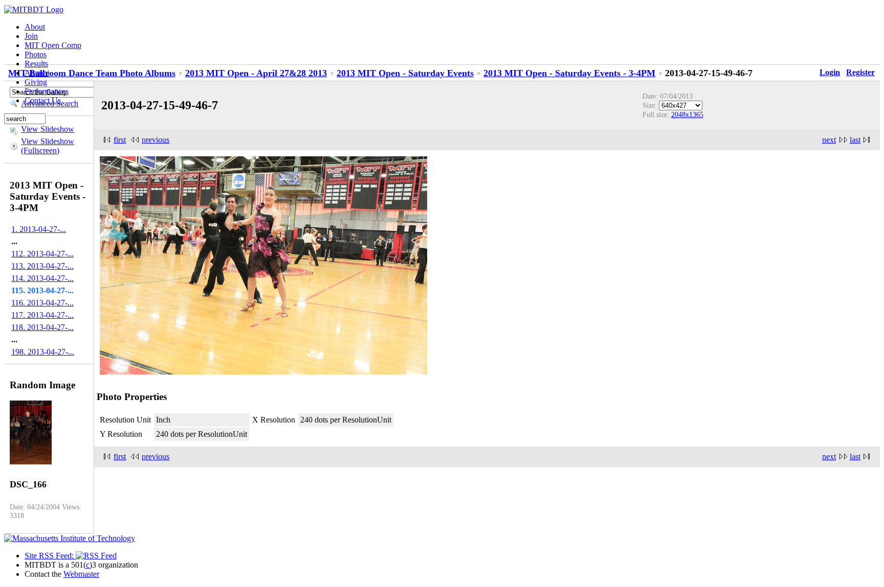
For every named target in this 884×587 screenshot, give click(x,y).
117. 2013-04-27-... (42, 315)
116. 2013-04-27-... (42, 302)
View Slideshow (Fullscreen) (47, 146)
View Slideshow (47, 129)
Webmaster (81, 574)
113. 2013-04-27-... (42, 266)
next (829, 139)
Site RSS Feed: (50, 555)
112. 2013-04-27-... (42, 253)
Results (36, 63)
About (35, 26)
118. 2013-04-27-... (42, 327)
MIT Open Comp (53, 45)
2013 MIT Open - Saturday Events (405, 73)
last (855, 139)
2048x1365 (687, 114)
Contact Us (43, 100)
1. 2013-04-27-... (38, 229)
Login (830, 72)
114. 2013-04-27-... (42, 278)
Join (31, 36)
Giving (36, 82)
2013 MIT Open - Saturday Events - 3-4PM (569, 73)
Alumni (37, 72)
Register (860, 72)
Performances (47, 91)
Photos (36, 54)
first (120, 139)
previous (155, 139)
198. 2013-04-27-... (42, 351)
